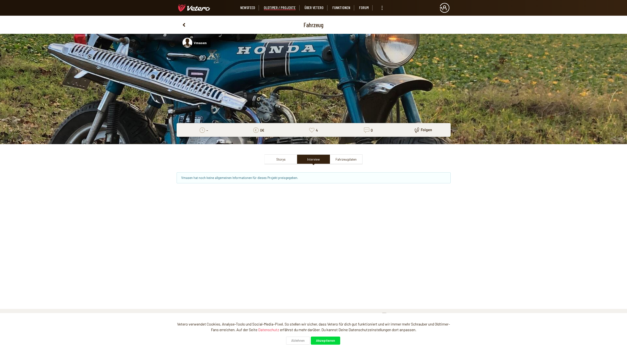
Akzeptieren (325, 340)
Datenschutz (268, 329)
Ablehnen (298, 340)
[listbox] (382, 8)
